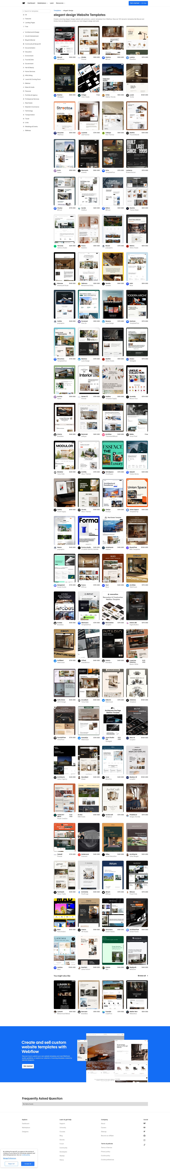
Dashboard (31, 3)
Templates (57, 10)
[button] (42, 3)
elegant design (68, 10)
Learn (52, 3)
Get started (138, 3)
